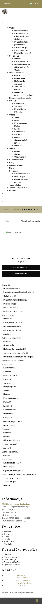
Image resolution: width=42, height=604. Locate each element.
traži (21, 601)
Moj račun (7, 601)
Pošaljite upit (21, 274)
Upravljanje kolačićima (12, 564)
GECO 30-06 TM (21, 258)
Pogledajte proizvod (21, 267)
